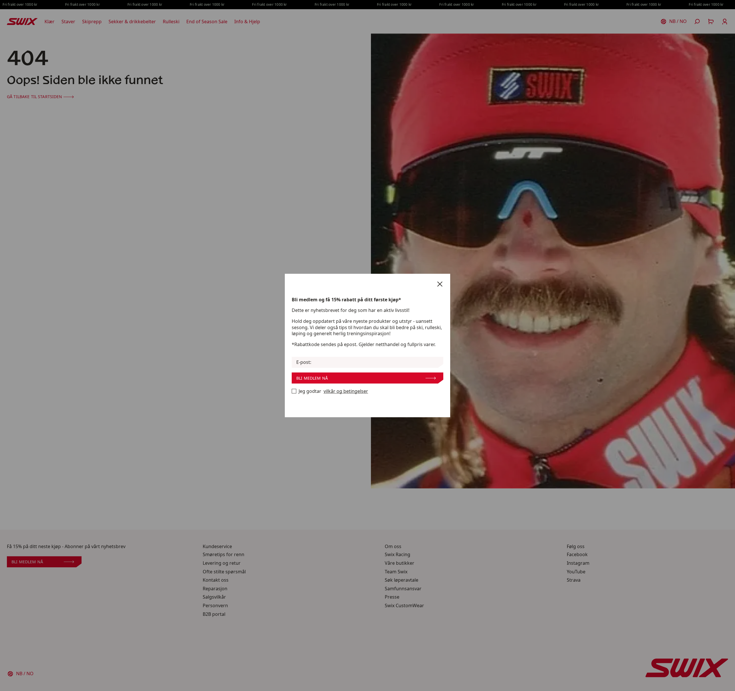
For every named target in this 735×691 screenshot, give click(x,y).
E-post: (303, 362)
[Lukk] (440, 284)
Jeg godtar (333, 391)
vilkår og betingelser (346, 391)
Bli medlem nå (312, 378)
